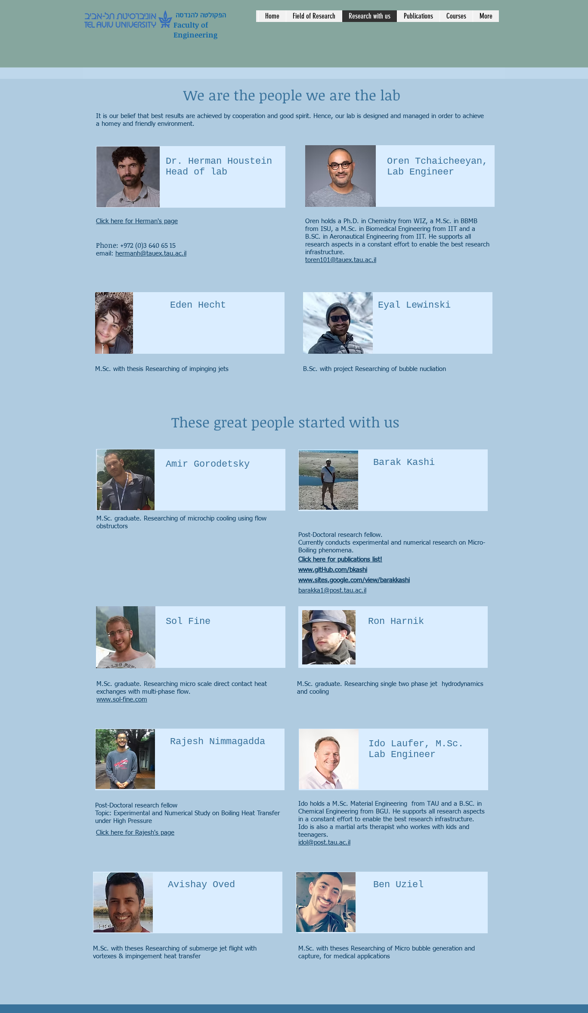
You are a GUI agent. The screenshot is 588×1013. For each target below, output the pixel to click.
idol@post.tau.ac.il (324, 842)
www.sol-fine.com (121, 699)
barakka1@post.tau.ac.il (332, 590)
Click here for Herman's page (137, 221)
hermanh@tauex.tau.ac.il (150, 253)
